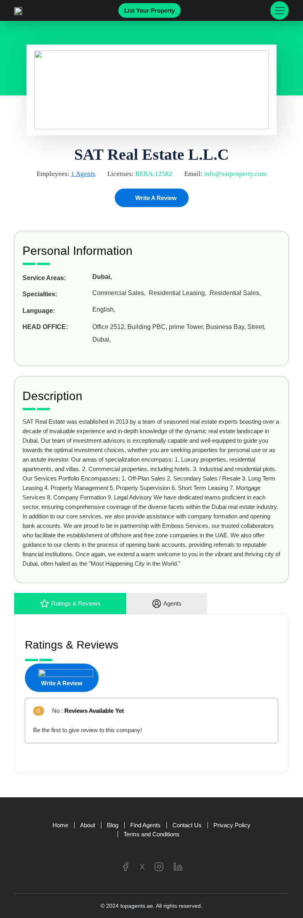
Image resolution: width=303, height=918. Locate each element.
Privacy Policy (232, 825)
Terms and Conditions (151, 834)
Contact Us (187, 825)
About (87, 825)
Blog (112, 825)
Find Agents (145, 825)
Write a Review (155, 197)
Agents (172, 603)
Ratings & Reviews (76, 603)
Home (60, 825)
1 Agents (83, 174)
